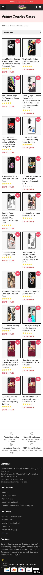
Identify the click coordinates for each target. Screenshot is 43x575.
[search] (35, 7)
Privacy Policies (7, 499)
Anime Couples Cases (19, 25)
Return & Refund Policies (11, 523)
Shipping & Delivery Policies (12, 516)
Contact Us (6, 526)
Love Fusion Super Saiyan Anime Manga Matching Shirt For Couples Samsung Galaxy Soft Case (10, 142)
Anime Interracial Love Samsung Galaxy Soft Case (10, 178)
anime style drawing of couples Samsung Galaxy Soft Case (31, 328)
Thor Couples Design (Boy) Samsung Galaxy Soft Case (10, 98)
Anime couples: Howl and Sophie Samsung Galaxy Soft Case (30, 139)
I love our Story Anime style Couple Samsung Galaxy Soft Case (30, 399)
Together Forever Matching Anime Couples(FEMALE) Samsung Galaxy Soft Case (30, 257)
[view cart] (39, 7)
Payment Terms (7, 520)
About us (5, 492)
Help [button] (38, 572)
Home (4, 25)
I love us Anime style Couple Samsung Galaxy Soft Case (31, 362)
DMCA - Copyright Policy (11, 502)
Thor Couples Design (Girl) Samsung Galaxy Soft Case (30, 61)
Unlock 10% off (5, 564)
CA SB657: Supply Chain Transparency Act (17, 505)
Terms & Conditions (9, 496)
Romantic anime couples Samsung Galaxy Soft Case (11, 293)
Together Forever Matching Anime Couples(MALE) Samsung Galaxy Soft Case (10, 218)
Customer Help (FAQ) (9, 530)
